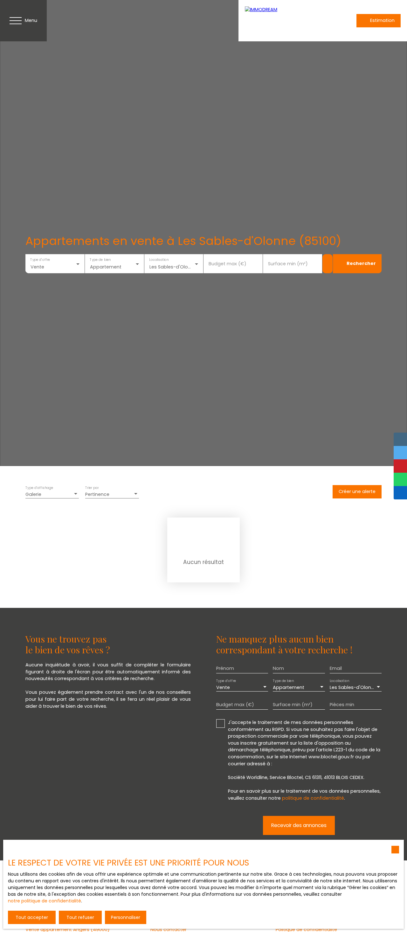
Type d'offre (40, 260)
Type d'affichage (39, 488)
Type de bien (100, 260)
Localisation (159, 260)
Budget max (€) (227, 264)
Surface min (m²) (288, 264)
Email (336, 668)
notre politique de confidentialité (44, 901)
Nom (278, 668)
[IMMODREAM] (289, 20)
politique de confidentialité (313, 798)
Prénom (225, 668)
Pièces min (342, 704)
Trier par (92, 488)
